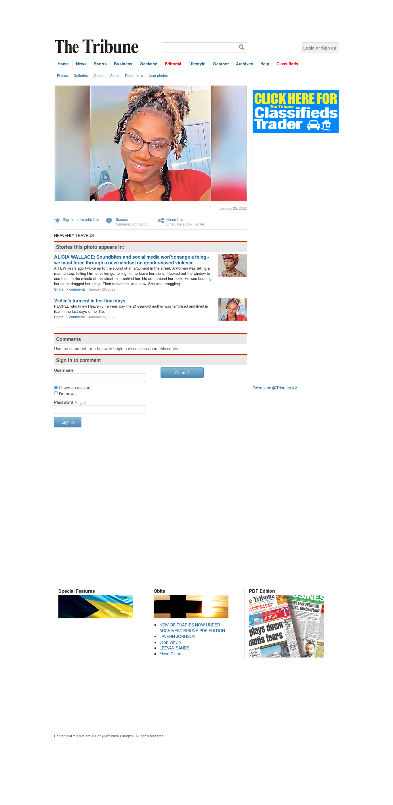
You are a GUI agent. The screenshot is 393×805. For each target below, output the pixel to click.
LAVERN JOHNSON (177, 636)
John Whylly (170, 642)
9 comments (75, 316)
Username (64, 370)
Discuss (121, 219)
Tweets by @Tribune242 (275, 388)
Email (170, 223)
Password (70, 402)
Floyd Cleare (171, 653)
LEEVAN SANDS (174, 648)
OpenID (182, 372)
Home (63, 64)
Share (59, 289)
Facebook (184, 223)
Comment (122, 223)
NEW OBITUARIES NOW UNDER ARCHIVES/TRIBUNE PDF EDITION (192, 627)
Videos (99, 75)
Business (123, 64)
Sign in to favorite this (81, 219)
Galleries (81, 75)
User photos (158, 75)
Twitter (199, 223)
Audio (114, 75)
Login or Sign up (319, 48)
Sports (100, 64)
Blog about (139, 223)
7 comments (75, 289)
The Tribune (97, 46)
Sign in (68, 422)
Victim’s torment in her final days (89, 300)
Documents (134, 75)
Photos (62, 75)
